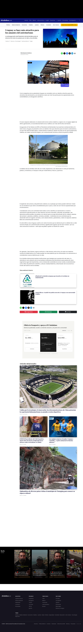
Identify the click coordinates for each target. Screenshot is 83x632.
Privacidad (17, 606)
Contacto (17, 604)
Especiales (51, 615)
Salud (43, 615)
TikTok (30, 606)
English (47, 20)
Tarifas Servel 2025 (61, 623)
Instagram (31, 600)
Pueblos (31, 25)
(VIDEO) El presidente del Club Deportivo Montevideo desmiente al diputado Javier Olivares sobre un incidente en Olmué (32, 440)
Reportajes (58, 606)
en (80, 623)
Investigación (72, 20)
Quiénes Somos (19, 598)
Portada (58, 598)
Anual (70, 330)
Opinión (59, 20)
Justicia (37, 25)
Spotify (30, 608)
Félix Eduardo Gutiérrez (26, 53)
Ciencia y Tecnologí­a (15, 41)
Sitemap (68, 623)
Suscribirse (48, 348)
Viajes (31, 41)
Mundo (26, 20)
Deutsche (52, 20)
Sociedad (48, 25)
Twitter (30, 602)
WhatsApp (49, 312)
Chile (30, 20)
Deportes (17, 616)
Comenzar (32, 348)
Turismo (7, 41)
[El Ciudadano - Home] (6, 20)
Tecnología (74, 615)
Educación (62, 615)
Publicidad (17, 602)
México (34, 20)
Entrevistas (65, 20)
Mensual (64, 330)
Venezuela (44, 602)
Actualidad (58, 600)
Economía (24, 25)
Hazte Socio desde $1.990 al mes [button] (69, 25)
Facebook (31, 598)
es (78, 623)
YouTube (68, 312)
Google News (29, 312)
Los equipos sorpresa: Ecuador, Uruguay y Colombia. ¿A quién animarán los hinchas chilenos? (61, 440)
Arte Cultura (56, 25)
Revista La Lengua (60, 608)
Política (8, 25)
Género (42, 25)
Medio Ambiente (16, 25)
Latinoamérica (40, 20)
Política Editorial (19, 600)
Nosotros (36, 623)
